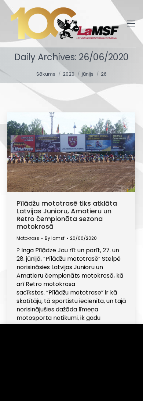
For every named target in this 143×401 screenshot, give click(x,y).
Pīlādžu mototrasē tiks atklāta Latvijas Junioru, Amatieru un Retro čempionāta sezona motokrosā (66, 215)
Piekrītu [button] (29, 384)
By (55, 238)
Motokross (27, 238)
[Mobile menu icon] (131, 23)
